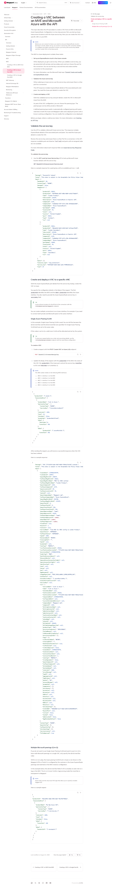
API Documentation (40, 7)
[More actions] (81, 20)
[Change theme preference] (110, 2)
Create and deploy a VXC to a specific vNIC (101, 20)
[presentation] (57, 223)
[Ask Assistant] (80, 173)
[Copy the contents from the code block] (78, 173)
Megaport (15, 7)
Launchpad (7, 7)
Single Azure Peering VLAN (99, 24)
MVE (49, 14)
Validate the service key (97, 16)
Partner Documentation (26, 7)
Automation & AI (37, 14)
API (45, 14)
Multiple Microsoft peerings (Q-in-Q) (102, 26)
